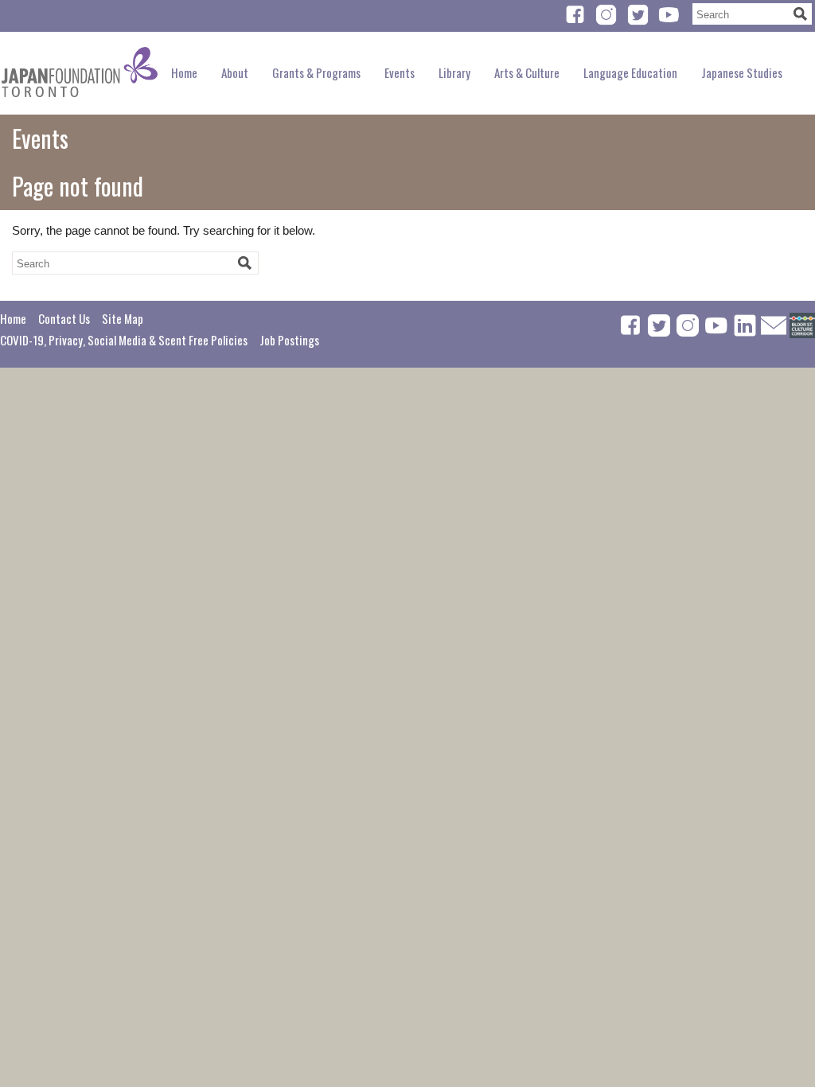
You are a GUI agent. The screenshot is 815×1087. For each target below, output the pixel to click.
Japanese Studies (741, 72)
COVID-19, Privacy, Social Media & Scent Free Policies (124, 340)
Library (454, 72)
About (234, 72)
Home (184, 72)
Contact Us (64, 318)
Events (399, 72)
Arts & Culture (527, 72)
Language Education (630, 72)
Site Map (122, 318)
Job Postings (289, 340)
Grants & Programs (316, 72)
